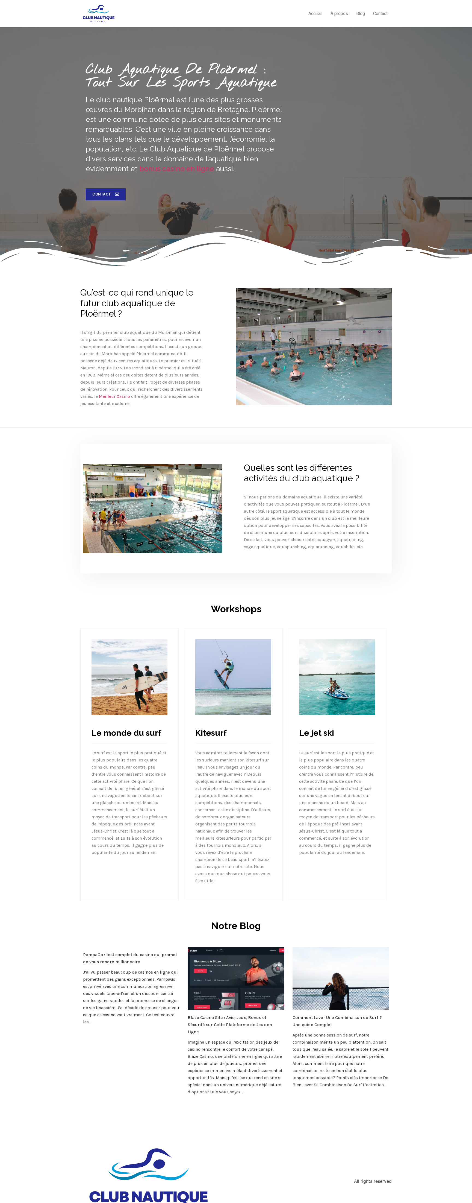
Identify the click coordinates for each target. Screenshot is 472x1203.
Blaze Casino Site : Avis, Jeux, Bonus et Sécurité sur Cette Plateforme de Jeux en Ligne (230, 1024)
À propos (339, 13)
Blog (360, 13)
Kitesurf (211, 733)
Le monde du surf (126, 733)
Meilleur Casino (114, 396)
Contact (380, 13)
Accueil (315, 13)
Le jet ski (316, 733)
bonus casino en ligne (176, 169)
